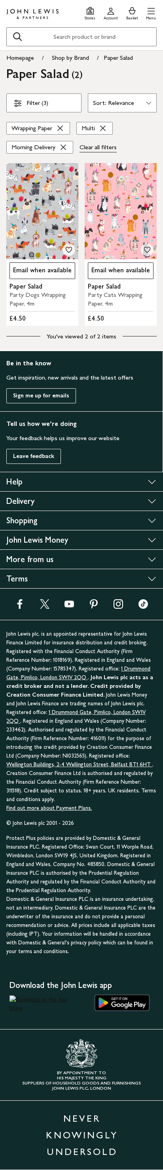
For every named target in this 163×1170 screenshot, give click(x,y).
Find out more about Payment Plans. (49, 808)
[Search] (17, 36)
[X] (44, 606)
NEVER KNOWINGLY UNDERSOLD (82, 1135)
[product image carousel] (42, 211)
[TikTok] (143, 606)
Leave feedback (33, 456)
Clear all (98, 147)
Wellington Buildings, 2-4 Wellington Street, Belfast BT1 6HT (79, 764)
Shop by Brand (70, 57)
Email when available (40, 272)
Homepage (20, 57)
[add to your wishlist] (69, 249)
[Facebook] (20, 606)
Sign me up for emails (41, 395)
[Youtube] (69, 606)
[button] (151, 12)
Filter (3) (37, 102)
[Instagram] (118, 606)
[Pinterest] (94, 606)
